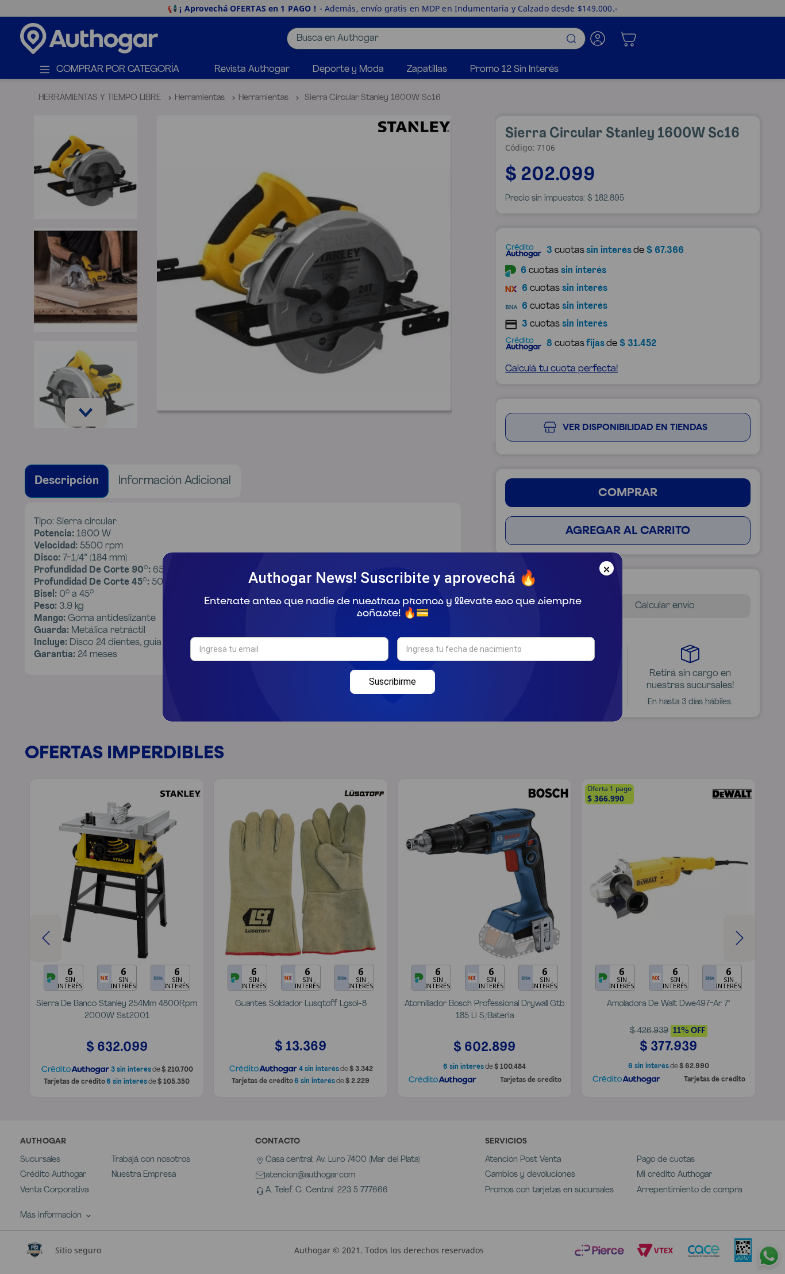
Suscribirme (392, 681)
